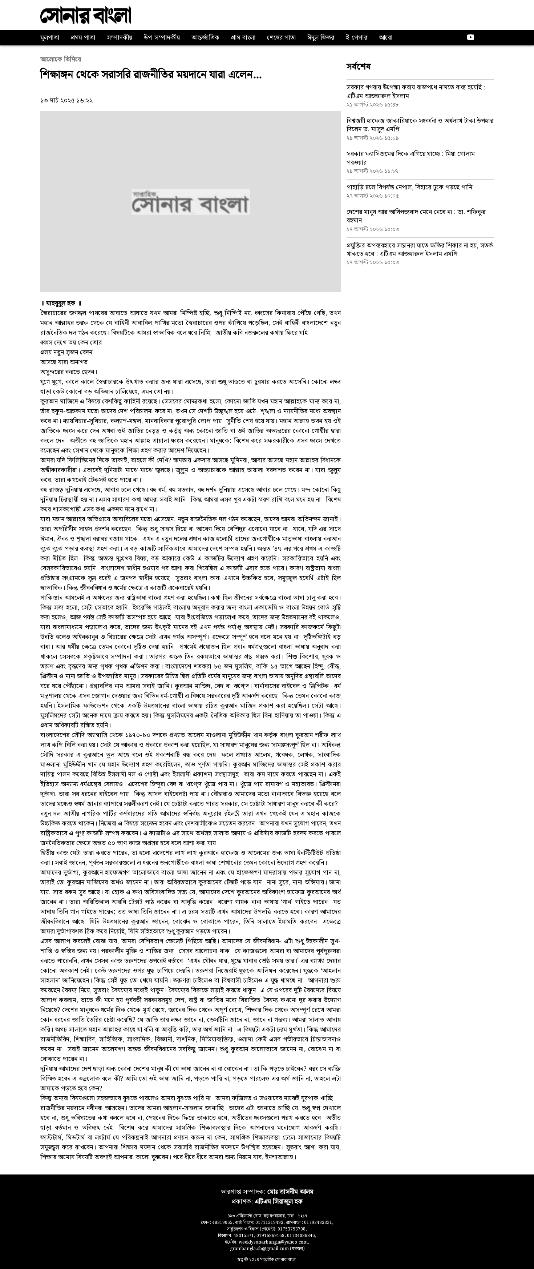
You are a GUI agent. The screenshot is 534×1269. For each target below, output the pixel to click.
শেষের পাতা (281, 37)
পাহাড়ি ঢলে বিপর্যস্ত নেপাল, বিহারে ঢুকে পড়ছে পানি (409, 187)
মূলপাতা (49, 37)
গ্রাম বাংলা (243, 37)
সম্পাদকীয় (119, 37)
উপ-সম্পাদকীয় (162, 37)
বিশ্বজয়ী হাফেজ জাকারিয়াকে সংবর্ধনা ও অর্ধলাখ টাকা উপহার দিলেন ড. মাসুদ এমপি (420, 125)
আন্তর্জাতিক (205, 37)
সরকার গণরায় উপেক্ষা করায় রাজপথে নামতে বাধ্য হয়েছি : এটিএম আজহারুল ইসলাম (416, 91)
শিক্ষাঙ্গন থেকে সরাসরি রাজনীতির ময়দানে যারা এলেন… (151, 75)
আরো (385, 37)
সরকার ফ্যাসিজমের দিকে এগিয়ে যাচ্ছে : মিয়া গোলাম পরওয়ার (411, 158)
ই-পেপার (356, 37)
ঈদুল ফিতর (320, 37)
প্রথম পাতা (83, 37)
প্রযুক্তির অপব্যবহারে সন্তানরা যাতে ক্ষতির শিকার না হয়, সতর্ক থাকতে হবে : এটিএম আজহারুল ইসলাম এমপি (420, 249)
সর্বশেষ (359, 67)
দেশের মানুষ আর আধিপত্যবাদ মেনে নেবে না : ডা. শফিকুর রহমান (416, 216)
